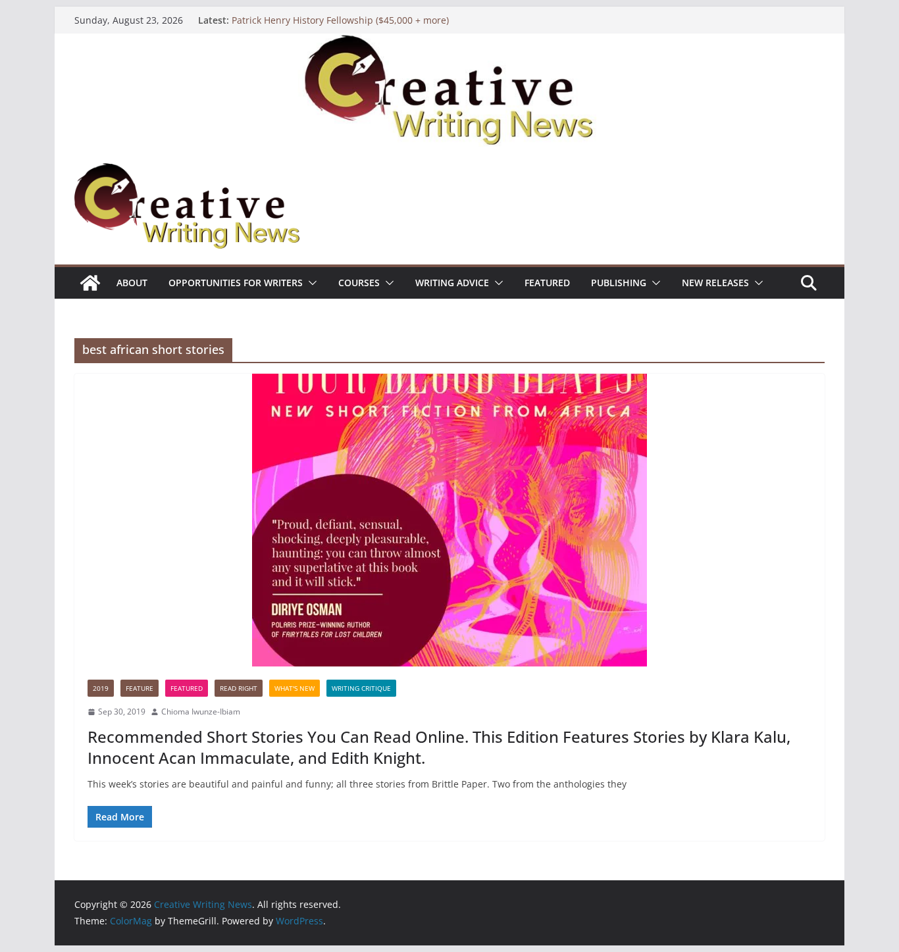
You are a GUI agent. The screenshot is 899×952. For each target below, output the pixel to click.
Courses (359, 282)
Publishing (618, 282)
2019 (101, 688)
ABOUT (131, 282)
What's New (294, 688)
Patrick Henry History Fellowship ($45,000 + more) (340, 20)
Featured (547, 282)
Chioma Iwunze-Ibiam (200, 711)
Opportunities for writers (235, 282)
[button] (310, 283)
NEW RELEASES (715, 282)
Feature (139, 688)
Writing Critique (361, 688)
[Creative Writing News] (449, 43)
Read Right (238, 688)
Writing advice (452, 282)
